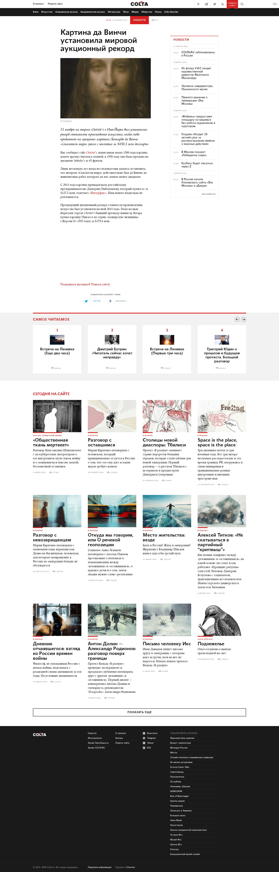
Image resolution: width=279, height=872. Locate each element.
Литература (114, 12)
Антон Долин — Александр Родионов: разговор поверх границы (112, 651)
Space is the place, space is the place (217, 443)
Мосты (173, 753)
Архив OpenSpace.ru (98, 743)
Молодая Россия (178, 748)
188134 (57, 368)
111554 (57, 682)
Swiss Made (176, 820)
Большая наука (177, 815)
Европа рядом (177, 801)
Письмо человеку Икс (167, 644)
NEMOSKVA (176, 791)
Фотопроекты (95, 738)
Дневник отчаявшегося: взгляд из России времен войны (56, 651)
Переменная (176, 806)
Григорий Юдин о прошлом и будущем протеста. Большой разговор (222, 355)
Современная (66, 12)
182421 (112, 368)
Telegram (151, 738)
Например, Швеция (180, 786)
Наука (158, 12)
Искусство (46, 12)
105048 (221, 593)
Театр (126, 12)
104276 (167, 559)
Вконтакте (152, 733)
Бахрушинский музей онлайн (185, 854)
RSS (149, 748)
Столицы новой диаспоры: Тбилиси (164, 443)
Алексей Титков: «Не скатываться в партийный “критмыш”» (220, 542)
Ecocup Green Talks (179, 767)
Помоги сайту (55, 4)
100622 (225, 484)
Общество (146, 12)
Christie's (67, 121)
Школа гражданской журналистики (188, 830)
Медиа (135, 12)
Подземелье (211, 644)
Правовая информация (99, 867)
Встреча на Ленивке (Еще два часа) (57, 351)
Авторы (119, 738)
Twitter (150, 743)
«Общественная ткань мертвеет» (51, 443)
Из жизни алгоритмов (181, 762)
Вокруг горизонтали (180, 743)
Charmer (130, 867)
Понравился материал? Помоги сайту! (85, 284)
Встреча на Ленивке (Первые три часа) (167, 351)
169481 (222, 368)
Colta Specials (171, 12)
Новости (139, 20)
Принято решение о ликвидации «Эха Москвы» (194, 100)
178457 (167, 368)
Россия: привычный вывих (47, 435)
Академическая (93, 12)
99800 (168, 480)
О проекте (38, 4)
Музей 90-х (175, 840)
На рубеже (175, 782)
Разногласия (176, 825)
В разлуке (93, 435)
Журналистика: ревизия (182, 738)
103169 (113, 580)
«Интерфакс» (98, 193)
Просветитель (177, 777)
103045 (114, 472)
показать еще (139, 712)
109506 (111, 698)
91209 (165, 671)
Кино (35, 12)
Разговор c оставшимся (101, 443)
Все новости (208, 194)
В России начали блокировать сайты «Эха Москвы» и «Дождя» (197, 182)
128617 (225, 659)
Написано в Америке (181, 811)
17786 (56, 472)
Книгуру (174, 849)
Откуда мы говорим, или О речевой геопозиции (110, 540)
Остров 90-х (176, 835)
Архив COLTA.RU (96, 748)
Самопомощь (177, 772)
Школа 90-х (176, 844)
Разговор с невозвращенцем (52, 538)
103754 (60, 571)
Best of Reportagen (179, 796)
